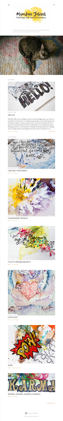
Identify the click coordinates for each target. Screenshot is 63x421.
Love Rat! (13, 317)
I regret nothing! (17, 170)
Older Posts (51, 403)
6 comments (15, 173)
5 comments (15, 319)
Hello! (11, 115)
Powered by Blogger (33, 413)
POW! (10, 365)
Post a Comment (16, 367)
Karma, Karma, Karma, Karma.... (25, 394)
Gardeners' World (18, 218)
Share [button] (9, 131)
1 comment (14, 220)
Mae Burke (36, 416)
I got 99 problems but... (20, 262)
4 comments (15, 131)
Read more (52, 131)
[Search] (54, 4)
